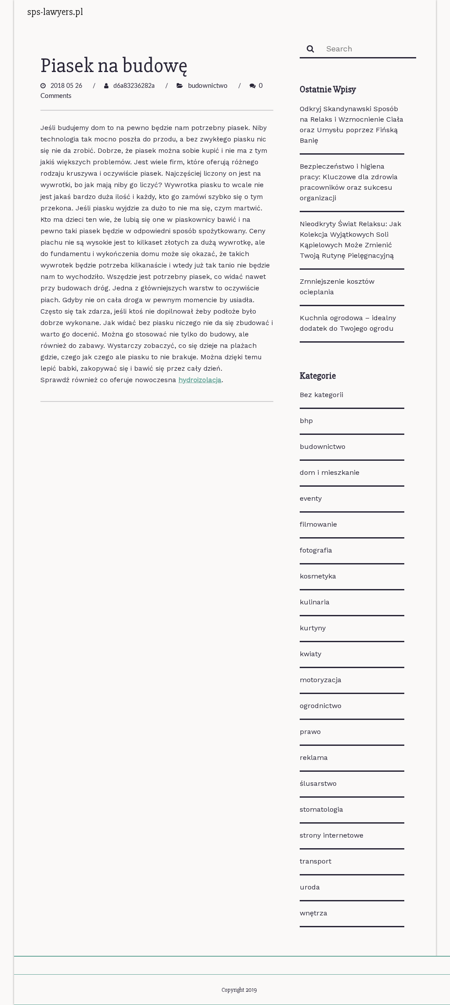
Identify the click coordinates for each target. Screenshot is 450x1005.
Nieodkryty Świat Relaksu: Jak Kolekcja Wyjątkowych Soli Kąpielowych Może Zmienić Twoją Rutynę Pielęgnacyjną (350, 240)
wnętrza (313, 913)
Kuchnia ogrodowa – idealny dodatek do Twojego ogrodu (348, 323)
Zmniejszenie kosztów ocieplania (337, 286)
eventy (311, 498)
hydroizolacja (199, 380)
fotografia (316, 550)
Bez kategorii (321, 394)
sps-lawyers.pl (55, 12)
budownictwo (208, 86)
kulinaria (315, 602)
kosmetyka (318, 576)
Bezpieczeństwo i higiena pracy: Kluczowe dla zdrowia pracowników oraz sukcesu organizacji (349, 182)
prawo (310, 731)
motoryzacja (320, 680)
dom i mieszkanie (329, 472)
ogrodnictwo (320, 705)
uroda (310, 887)
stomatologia (321, 809)
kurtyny (313, 628)
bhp (306, 420)
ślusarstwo (318, 783)
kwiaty (310, 654)
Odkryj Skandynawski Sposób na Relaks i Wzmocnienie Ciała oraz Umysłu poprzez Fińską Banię (351, 125)
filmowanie (318, 524)
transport (315, 861)
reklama (314, 757)
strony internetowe (331, 835)
